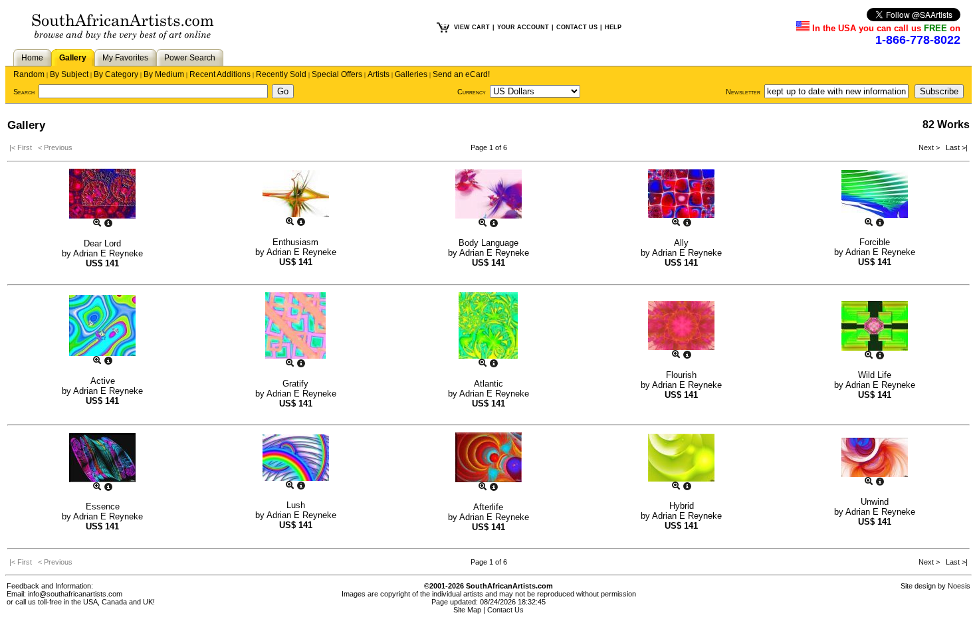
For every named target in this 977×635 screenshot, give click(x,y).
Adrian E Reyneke (108, 253)
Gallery (72, 57)
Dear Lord (102, 243)
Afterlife (488, 507)
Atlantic (488, 384)
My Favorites (125, 57)
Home (32, 57)
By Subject (69, 74)
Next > (930, 147)
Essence (103, 506)
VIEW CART (472, 27)
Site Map (467, 610)
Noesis (959, 586)
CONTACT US (576, 27)
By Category (116, 74)
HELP (613, 27)
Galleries (411, 74)
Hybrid (681, 506)
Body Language (488, 243)
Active (102, 381)
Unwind (875, 502)
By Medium (164, 74)
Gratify (295, 384)
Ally (681, 243)
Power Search (189, 57)
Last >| (955, 147)
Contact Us (505, 610)
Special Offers (337, 74)
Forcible (874, 242)
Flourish (681, 375)
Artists (378, 74)
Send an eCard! (461, 74)
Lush (295, 505)
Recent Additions (220, 74)
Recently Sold (281, 74)
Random (29, 74)
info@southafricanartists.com (75, 594)
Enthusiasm (295, 242)
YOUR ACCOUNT (523, 27)
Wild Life (874, 375)
